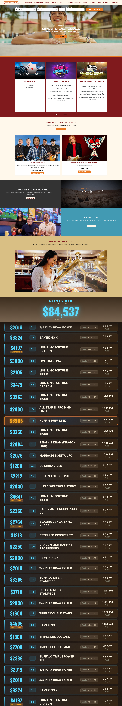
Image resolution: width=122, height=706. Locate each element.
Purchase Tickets (37, 173)
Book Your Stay (61, 36)
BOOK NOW (91, 226)
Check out (39, 7)
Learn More (30, 198)
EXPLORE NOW (61, 129)
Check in (17, 7)
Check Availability (94, 9)
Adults (60, 7)
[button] (55, 114)
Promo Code (69, 7)
